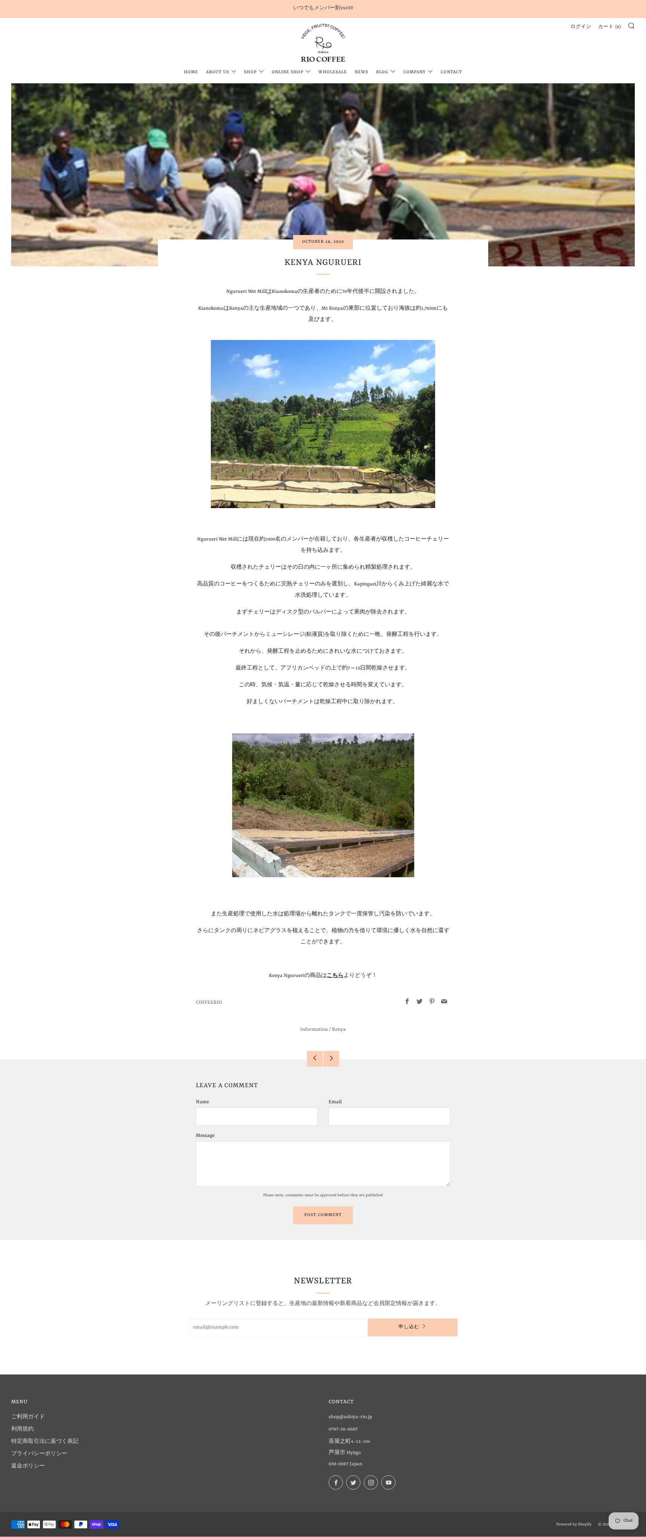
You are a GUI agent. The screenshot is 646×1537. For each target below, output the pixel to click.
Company (414, 72)
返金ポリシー (28, 1466)
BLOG (382, 72)
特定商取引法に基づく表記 (45, 1441)
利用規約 (22, 1429)
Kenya (339, 1029)
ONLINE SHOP (288, 72)
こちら (335, 975)
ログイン (580, 27)
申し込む (409, 1327)
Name (202, 1102)
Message (205, 1135)
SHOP (250, 72)
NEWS (361, 72)
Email (335, 1102)
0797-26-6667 (343, 1429)
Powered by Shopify (573, 1524)
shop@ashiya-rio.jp (350, 1417)
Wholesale (333, 72)
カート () (609, 27)
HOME (191, 72)
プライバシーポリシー (39, 1454)
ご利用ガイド (28, 1417)
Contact (451, 72)
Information (314, 1029)
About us (217, 72)
